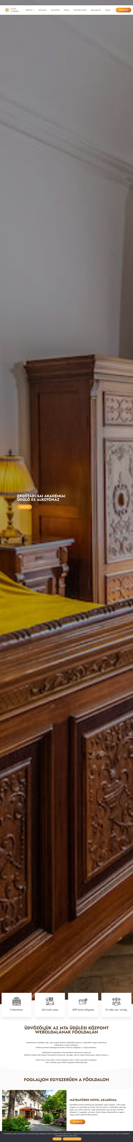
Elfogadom (57, 1139)
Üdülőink (28, 10)
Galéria (66, 10)
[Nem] (129, 1136)
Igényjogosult (96, 10)
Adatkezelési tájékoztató (72, 1139)
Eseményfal (42, 10)
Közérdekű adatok (80, 10)
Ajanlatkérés (55, 10)
